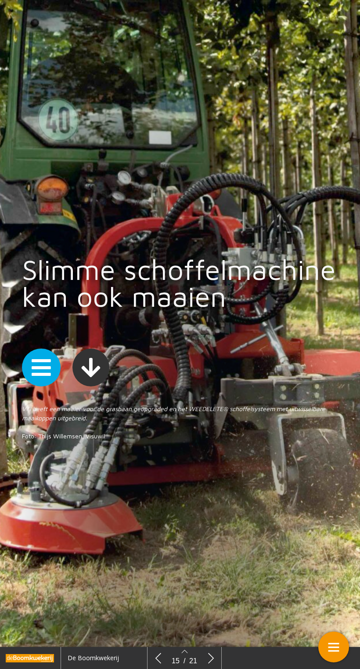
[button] (41, 367)
